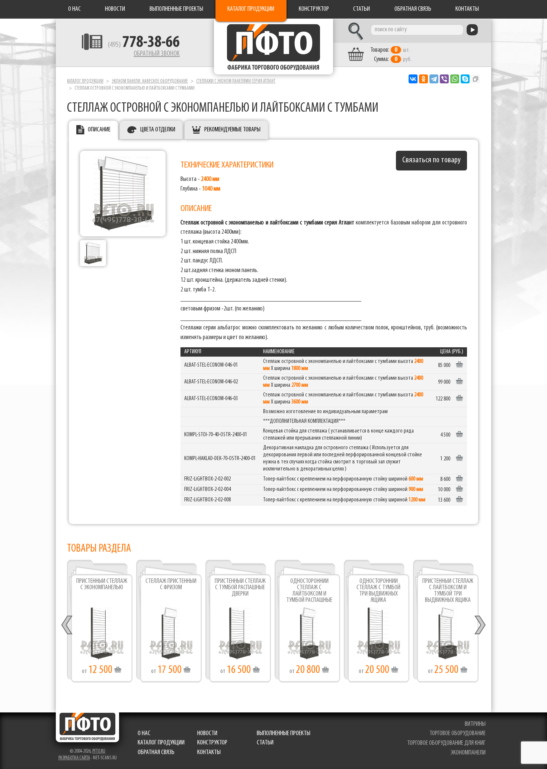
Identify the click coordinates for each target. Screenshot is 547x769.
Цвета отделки (157, 130)
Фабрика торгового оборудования (273, 46)
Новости (115, 9)
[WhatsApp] (454, 78)
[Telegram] (433, 78)
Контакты (467, 9)
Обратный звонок (157, 54)
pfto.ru (98, 751)
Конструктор (314, 9)
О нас (74, 9)
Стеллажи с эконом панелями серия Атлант (235, 81)
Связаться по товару (431, 160)
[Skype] (465, 78)
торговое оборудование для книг (446, 743)
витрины (475, 724)
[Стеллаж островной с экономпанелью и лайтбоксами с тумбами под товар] (93, 253)
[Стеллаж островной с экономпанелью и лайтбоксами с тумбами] (123, 193)
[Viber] (444, 78)
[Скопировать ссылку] (475, 78)
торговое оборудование (457, 733)
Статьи (361, 9)
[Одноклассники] (423, 78)
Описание (99, 130)
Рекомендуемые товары (232, 130)
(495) (144, 45)
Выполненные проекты (176, 9)
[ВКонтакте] (413, 78)
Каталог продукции (250, 9)
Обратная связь (412, 9)
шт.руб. (391, 55)
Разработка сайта (74, 758)
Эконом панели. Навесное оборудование (150, 81)
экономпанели (468, 753)
